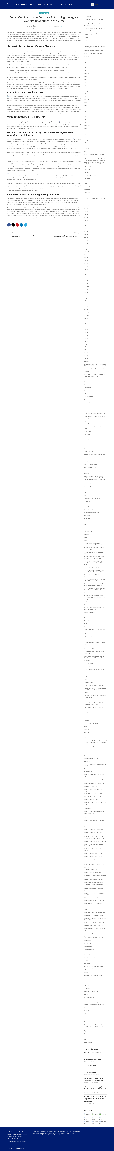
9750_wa (86, 335)
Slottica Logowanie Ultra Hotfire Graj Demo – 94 (95, 875)
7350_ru (86, 220)
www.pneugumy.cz (89, 997)
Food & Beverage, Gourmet (91, 467)
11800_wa (86, 145)
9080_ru (86, 269)
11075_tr (86, 140)
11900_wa (86, 148)
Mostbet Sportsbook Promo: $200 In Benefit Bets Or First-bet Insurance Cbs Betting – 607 (94, 597)
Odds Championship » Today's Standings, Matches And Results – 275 (94, 630)
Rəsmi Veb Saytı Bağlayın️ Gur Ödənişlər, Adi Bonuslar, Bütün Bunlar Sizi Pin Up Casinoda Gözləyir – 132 (95, 742)
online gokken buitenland (90, 636)
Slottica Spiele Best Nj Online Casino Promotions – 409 (93, 904)
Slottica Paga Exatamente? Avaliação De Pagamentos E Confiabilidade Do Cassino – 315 (95, 884)
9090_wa (86, 272)
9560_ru (86, 318)
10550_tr (86, 111)
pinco (85, 673)
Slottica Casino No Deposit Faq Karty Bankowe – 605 (93, 833)
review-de (86, 729)
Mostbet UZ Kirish (88, 604)
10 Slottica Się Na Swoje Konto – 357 (93, 53)
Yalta (85, 1000)
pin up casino (87, 660)
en (84, 448)
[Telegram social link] (25, 225)
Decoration (87, 434)
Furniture (86, 473)
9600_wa (86, 321)
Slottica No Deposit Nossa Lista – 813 (93, 879)
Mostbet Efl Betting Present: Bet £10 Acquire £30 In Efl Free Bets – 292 (94, 571)
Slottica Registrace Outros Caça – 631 (94, 900)
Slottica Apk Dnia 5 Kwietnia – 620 (93, 796)
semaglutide (87, 761)
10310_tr (86, 85)
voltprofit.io (87, 985)
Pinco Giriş (86, 676)
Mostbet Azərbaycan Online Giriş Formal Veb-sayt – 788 (94, 548)
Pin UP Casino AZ (88, 663)
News (85, 623)
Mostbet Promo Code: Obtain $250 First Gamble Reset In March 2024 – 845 (94, 589)
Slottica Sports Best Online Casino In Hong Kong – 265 (95, 908)
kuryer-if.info (87, 518)
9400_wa (86, 306)
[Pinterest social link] (17, 225)
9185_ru (86, 280)
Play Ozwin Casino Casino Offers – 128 (94, 685)
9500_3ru (86, 315)
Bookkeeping (87, 387)
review (85, 726)
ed (84, 445)
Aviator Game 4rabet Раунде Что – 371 (94, 368)
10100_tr (86, 70)
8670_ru (86, 246)
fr (84, 470)
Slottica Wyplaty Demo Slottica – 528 (93, 925)
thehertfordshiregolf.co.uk (91, 957)
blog (85, 384)
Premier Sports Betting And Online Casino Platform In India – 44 (95, 696)
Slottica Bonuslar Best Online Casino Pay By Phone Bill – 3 (94, 807)
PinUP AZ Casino (88, 682)
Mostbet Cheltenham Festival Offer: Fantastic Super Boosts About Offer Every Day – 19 (95, 562)
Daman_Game (87, 431)
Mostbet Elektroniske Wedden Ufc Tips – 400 (94, 575)
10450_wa (86, 96)
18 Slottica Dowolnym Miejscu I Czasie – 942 (94, 155)
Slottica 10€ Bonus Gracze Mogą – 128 (94, 783)
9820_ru (86, 344)
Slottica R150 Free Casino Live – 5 (92, 897)
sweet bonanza (88, 946)
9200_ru (86, 283)
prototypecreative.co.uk (90, 712)
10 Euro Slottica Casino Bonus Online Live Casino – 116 (95, 46)
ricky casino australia (89, 747)
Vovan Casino (87, 988)
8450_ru (86, 234)
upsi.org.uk (86, 972)
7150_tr (86, 211)
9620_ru (86, 324)
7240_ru (86, 214)
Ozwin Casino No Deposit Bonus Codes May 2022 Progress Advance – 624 (94, 656)
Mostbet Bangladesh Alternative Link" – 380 (94, 552)
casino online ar (88, 407)
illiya (85, 495)
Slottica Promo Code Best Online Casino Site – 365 (94, 894)
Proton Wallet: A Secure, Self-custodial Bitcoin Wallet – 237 (94, 708)
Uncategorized (44, 13)
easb (85, 442)
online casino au (88, 634)
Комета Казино (88, 1019)
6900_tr (86, 208)
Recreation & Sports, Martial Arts (92, 723)
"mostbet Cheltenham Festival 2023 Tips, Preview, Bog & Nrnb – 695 (94, 29)
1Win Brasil (87, 169)
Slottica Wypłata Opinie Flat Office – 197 (94, 922)
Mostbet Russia (88, 592)
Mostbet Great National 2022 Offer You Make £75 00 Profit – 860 (94, 580)
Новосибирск (87, 1022)
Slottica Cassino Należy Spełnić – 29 (93, 856)
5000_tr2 (86, 205)
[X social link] (13, 225)
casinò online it (88, 410)
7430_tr (86, 228)
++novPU (86, 37)
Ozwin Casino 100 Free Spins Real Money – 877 (95, 643)
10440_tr (86, 94)
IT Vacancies (87, 501)
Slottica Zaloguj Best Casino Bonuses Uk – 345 (95, 929)
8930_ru (86, 257)
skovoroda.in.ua (88, 771)
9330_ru (86, 295)
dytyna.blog (87, 440)
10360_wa (86, 88)
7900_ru (86, 231)
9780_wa (86, 338)
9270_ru (86, 292)
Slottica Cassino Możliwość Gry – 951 (93, 853)
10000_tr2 (86, 62)
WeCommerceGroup (40, 26)
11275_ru (86, 143)
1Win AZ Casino (88, 166)
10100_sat (86, 68)
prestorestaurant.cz (89, 700)
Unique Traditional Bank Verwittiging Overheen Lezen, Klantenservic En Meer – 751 (95, 968)
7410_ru (86, 226)
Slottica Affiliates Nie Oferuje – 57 (93, 793)
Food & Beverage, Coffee (90, 464)
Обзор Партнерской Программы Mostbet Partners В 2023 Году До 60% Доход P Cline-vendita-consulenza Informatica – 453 (95, 1026)
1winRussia (87, 184)
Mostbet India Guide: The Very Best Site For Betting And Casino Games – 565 (94, 584)
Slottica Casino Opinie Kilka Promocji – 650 (95, 841)
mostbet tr (86, 601)
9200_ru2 (86, 286)
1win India (86, 172)
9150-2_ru (86, 277)
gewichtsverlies (88, 484)
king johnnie (87, 515)
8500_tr (86, 240)
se (84, 755)
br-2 (85, 390)
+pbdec (86, 40)
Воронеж (86, 1010)
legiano (86, 524)
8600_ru (86, 243)
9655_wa (86, 326)
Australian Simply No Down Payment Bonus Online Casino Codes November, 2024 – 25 (95, 365)
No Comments (96, 1055)
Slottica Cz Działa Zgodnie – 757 (92, 862)
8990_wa (86, 260)
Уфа (85, 1036)
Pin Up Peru (87, 666)
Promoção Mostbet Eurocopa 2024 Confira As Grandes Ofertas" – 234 (95, 703)
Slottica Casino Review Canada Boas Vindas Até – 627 (95, 849)
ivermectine (87, 507)
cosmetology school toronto (91, 424)
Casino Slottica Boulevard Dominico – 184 (94, 413)
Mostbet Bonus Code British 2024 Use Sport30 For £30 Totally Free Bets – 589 (94, 557)
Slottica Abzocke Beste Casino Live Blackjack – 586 (93, 790)
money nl (86, 537)
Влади (85, 1007)
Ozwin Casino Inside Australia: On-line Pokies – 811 (94, 652)
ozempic (86, 639)
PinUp (85, 679)
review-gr (86, 732)
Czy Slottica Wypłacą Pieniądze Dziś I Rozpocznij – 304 (93, 427)
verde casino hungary (89, 982)
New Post (86, 618)
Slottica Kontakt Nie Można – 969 (92, 872)
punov (85, 717)
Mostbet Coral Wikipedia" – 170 (92, 567)
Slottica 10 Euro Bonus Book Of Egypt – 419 (94, 779)
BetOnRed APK (88, 379)
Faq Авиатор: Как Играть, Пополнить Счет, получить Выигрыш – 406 (95, 455)
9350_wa (86, 298)
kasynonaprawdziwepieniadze (91, 512)
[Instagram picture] (87, 1115)
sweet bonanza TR (89, 949)
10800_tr (86, 131)
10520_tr (86, 108)
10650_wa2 (87, 125)
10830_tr (86, 134)
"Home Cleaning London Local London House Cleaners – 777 (93, 24)
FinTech (86, 461)
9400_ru (86, 303)
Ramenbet (86, 720)
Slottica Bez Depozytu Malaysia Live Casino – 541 (95, 803)
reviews (86, 738)
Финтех (86, 1039)
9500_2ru (86, 312)
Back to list (44, 234)
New (85, 615)
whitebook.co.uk (88, 994)
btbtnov (86, 393)
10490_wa (86, 105)
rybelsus (86, 749)
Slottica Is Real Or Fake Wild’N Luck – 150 (94, 864)
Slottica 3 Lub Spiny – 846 (90, 786)
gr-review (86, 489)
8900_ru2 (86, 251)
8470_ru (86, 237)
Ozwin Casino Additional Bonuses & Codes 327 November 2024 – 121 (95, 647)
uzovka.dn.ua (87, 980)
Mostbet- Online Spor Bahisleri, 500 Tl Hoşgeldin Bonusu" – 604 (94, 608)
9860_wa (86, 349)
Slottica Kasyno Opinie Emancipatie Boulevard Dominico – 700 (93, 868)
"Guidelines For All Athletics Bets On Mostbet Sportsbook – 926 (93, 20)
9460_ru (86, 309)
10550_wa (86, 114)
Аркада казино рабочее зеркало (92, 1059)
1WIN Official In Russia (90, 175)
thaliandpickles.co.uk (89, 955)
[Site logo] (10, 4)
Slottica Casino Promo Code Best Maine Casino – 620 (94, 845)
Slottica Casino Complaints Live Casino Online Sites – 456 (94, 821)
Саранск (86, 1033)
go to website (63, 121)
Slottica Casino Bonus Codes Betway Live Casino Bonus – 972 (94, 812)
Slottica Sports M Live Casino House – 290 (95, 915)
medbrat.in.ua (87, 534)
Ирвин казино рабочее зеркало (92, 1052)
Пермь (85, 1031)
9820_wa (86, 347)
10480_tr (86, 102)
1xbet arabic (87, 186)
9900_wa (86, 355)
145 (85, 151)
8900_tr (86, 254)
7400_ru (86, 223)
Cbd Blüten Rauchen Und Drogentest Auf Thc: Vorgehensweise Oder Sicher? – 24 (95, 417)
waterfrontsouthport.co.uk (91, 991)
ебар (85, 1013)
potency (86, 692)
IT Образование (88, 504)
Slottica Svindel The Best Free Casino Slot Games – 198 (95, 919)
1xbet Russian (87, 192)
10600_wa (86, 119)
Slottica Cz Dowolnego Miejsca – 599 (93, 859)
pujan (85, 714)
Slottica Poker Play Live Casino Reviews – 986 (94, 889)
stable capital (87, 940)
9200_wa (86, 289)
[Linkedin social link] (21, 225)
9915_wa (86, 358)
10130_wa (86, 73)
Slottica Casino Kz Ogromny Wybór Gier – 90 (95, 825)
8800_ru (86, 249)
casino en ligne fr (88, 402)
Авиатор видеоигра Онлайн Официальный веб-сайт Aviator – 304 (94, 1003)
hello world (86, 492)
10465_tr (86, 99)
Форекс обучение (88, 1042)
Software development (90, 933)
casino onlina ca (88, 405)
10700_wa (86, 128)
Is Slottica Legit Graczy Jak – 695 (92, 498)
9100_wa (86, 275)
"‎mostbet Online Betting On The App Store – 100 (92, 33)
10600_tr (86, 117)
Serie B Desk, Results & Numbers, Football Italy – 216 (95, 765)
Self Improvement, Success (91, 758)
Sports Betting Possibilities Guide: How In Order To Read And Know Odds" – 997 (95, 936)
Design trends (87, 437)
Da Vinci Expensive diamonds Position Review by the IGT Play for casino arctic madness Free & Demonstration (95, 1099)
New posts (86, 620)
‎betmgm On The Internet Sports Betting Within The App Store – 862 (94, 375)
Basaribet (86, 371)
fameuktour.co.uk (88, 451)
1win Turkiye (87, 178)
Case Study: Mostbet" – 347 (91, 396)
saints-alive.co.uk (88, 752)
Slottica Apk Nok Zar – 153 (91, 799)
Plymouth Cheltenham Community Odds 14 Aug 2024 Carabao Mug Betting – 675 (95, 688)
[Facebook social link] (9, 225)
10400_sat (86, 91)
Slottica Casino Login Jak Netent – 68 (93, 829)
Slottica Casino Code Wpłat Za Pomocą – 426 (94, 816)
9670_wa (86, 329)
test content (87, 952)
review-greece (87, 735)
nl (84, 626)
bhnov (85, 382)
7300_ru (86, 217)
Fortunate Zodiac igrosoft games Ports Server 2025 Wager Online (94, 1079)
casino (85, 399)
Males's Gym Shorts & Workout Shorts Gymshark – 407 (94, 530)
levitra (85, 527)
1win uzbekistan (88, 181)
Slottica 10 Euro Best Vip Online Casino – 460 (94, 775)
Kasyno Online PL (88, 509)
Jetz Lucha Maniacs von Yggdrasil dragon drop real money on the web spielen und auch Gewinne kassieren (95, 1088)
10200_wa (86, 82)
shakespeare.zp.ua (88, 768)
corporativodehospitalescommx (92, 421)
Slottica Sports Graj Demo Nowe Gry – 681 (95, 912)
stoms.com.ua (87, 943)
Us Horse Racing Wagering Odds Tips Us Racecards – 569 (94, 976)
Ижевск (86, 1016)
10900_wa (86, 137)
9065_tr (86, 266)
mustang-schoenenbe (89, 612)
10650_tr (86, 122)
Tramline (86, 960)
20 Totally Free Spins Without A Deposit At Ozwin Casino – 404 (95, 199)
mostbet (86, 540)
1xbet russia (87, 189)
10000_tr (86, 59)
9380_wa (86, 301)
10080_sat (86, 65)
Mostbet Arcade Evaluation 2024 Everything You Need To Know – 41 (93, 543)
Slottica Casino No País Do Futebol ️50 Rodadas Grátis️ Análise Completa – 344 (94, 837)
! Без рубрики (87, 16)
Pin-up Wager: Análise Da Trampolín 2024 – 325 (95, 670)
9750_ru (86, 332)
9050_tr (86, 263)
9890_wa (86, 352)
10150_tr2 (86, 76)
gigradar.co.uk (87, 486)
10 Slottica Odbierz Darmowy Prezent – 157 (95, 50)
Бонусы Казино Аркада (90, 1065)
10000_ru (86, 56)
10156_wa (86, 79)
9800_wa (86, 341)
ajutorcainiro (87, 361)
